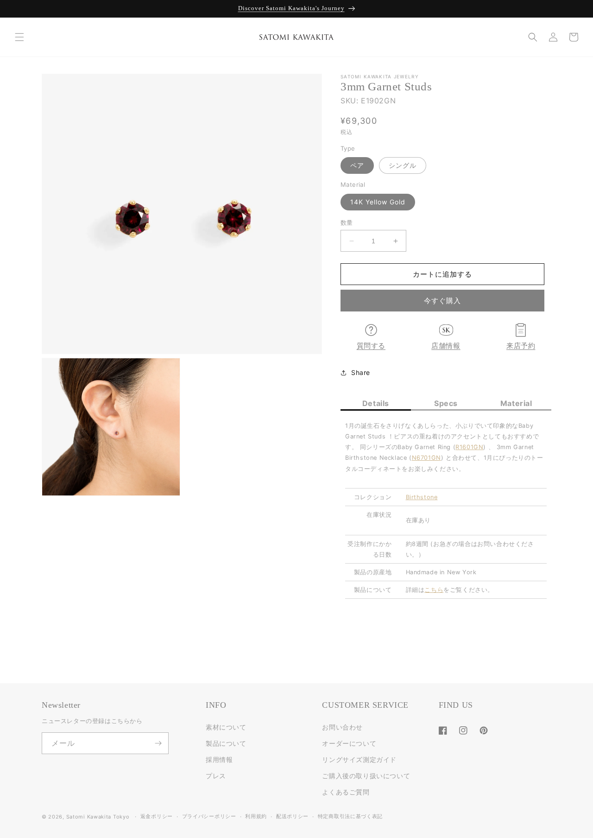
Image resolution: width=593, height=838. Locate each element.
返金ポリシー (156, 816)
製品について (226, 743)
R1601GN (469, 447)
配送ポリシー (292, 816)
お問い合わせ (342, 727)
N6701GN (426, 457)
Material (516, 403)
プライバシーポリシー (209, 816)
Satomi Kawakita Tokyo (98, 816)
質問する (371, 345)
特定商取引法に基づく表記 (350, 816)
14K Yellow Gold (377, 202)
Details (375, 403)
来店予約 (520, 345)
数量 (347, 222)
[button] (19, 37)
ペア (357, 165)
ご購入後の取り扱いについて (366, 776)
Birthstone (422, 497)
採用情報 (219, 759)
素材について (226, 727)
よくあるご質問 (345, 792)
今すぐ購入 (442, 300)
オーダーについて (349, 743)
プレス (216, 776)
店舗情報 (445, 345)
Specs (446, 403)
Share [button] (360, 372)
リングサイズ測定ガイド (359, 759)
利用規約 (256, 816)
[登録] (158, 743)
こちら (433, 589)
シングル (402, 165)
